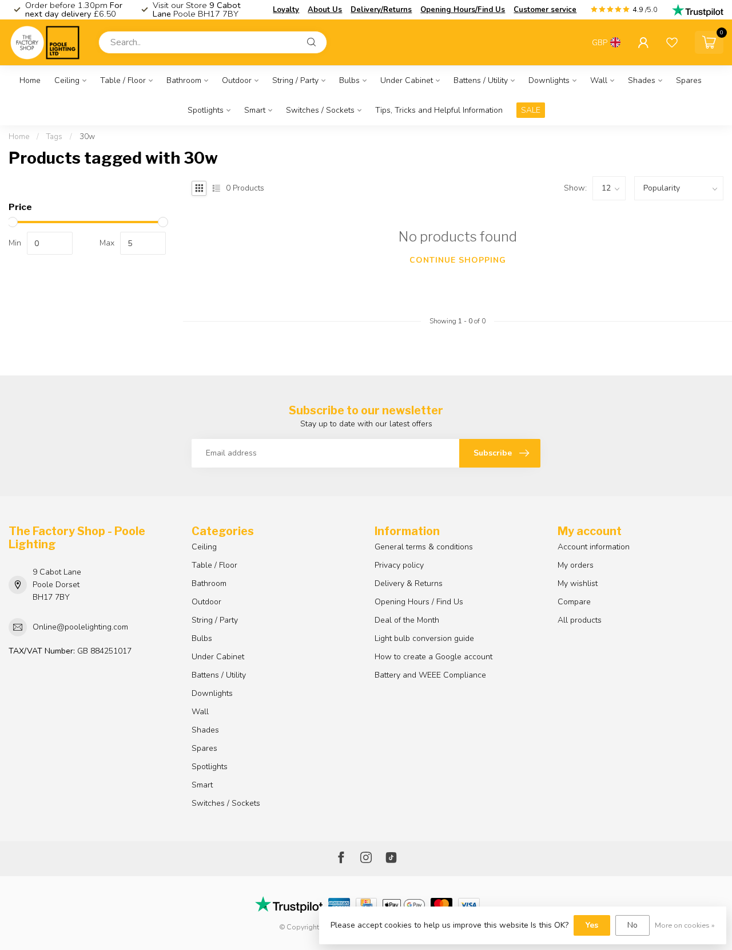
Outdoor (237, 80)
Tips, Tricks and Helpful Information (439, 110)
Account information (594, 546)
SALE (530, 110)
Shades (641, 80)
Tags (54, 137)
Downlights (549, 80)
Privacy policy (399, 565)
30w (87, 137)
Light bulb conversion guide (424, 638)
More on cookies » (685, 925)
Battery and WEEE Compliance (430, 675)
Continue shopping (457, 260)
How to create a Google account (433, 656)
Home (30, 80)
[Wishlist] (672, 42)
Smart (254, 110)
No (632, 925)
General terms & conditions (424, 546)
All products (580, 620)
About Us (325, 10)
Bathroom (183, 80)
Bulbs (349, 80)
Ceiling (66, 80)
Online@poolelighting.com (80, 627)
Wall (598, 80)
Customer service (545, 10)
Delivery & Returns (409, 583)
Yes (592, 925)
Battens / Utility (480, 80)
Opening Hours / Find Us (419, 601)
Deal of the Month (407, 620)
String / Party (295, 80)
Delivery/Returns (381, 10)
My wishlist (578, 583)
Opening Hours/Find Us (462, 10)
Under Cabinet (406, 80)
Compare (574, 601)
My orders (576, 565)
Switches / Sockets (320, 110)
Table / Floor (123, 80)
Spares (689, 80)
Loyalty (286, 10)
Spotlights (206, 110)
